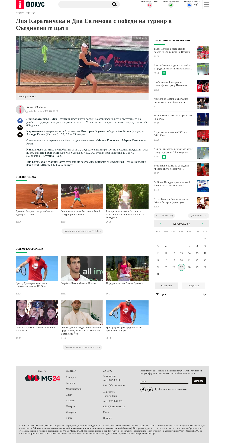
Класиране (166, 285)
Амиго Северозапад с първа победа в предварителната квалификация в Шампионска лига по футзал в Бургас (172, 67)
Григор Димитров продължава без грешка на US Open (124, 329)
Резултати (193, 285)
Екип (106, 412)
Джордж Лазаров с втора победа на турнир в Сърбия (34, 213)
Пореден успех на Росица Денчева (124, 283)
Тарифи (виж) (110, 396)
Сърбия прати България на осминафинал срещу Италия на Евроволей (170, 84)
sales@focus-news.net (114, 406)
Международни (74, 389)
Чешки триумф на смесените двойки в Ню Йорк (35, 329)
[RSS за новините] (150, 389)
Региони (70, 383)
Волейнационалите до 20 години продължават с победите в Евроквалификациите (171, 167)
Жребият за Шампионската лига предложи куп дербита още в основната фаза (171, 101)
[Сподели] (20, 134)
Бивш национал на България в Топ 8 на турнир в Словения (80, 213)
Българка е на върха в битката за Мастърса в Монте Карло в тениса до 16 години (125, 214)
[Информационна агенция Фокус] (143, 389)
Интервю (70, 406)
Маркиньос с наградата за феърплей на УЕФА (173, 117)
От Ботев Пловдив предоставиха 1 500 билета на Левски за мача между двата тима (172, 184)
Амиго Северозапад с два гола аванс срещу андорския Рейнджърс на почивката (173, 151)
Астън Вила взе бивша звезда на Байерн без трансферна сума (171, 201)
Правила (107, 418)
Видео (69, 418)
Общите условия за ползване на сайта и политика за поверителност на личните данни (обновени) (82, 428)
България (71, 377)
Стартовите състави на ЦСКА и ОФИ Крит (170, 134)
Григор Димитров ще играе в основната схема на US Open (31, 285)
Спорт (69, 394)
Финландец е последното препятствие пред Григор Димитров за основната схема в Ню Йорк (81, 330)
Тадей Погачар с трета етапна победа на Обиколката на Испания (172, 50)
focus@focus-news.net (114, 385)
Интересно (71, 412)
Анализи (70, 400)
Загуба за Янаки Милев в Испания (79, 283)
